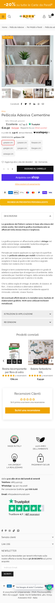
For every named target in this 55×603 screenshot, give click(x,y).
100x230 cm (8, 154)
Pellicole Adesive (17, 27)
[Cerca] (9, 16)
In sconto (7, 37)
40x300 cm (8, 148)
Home (4, 27)
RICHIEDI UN (27, 202)
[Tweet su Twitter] (26, 104)
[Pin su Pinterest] (30, 104)
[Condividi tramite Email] (43, 104)
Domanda (42, 162)
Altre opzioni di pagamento (27, 184)
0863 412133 (16, 482)
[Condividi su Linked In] (34, 104)
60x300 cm (36, 148)
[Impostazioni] (44, 16)
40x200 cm (8, 143)
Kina (4, 111)
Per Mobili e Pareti (34, 27)
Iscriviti (7, 574)
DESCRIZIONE (10, 216)
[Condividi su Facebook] (21, 104)
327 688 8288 (31, 489)
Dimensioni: (13, 137)
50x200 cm (22, 143)
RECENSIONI (10, 322)
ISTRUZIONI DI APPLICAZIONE (18, 314)
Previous (4, 61)
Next (51, 61)
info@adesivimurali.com (19, 494)
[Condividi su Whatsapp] (39, 104)
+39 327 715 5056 (20, 486)
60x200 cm (36, 143)
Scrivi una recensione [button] (27, 410)
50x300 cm (22, 148)
